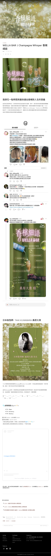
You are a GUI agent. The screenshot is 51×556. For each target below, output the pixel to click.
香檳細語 (43, 517)
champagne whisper (10, 518)
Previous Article (8, 525)
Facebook (4, 54)
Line (8, 54)
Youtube (6, 548)
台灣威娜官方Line (27, 486)
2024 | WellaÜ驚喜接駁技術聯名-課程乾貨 (15, 506)
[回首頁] (4, 2)
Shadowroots (36, 517)
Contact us (5, 538)
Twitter (6, 54)
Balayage (30, 517)
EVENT (7, 521)
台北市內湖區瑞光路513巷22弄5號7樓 (35, 537)
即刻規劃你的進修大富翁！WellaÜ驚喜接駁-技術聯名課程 (19, 510)
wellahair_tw (41, 486)
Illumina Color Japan (22, 517)
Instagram (10, 548)
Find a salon (5, 540)
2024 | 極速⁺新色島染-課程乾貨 (12, 503)
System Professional (16, 538)
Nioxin (13, 542)
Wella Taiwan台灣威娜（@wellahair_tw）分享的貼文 (25, 478)
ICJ (15, 517)
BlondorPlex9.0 (9, 517)
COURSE (4, 42)
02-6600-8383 (31, 538)
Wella (13, 537)
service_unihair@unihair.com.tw (36, 540)
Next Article (43, 525)
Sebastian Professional (16, 540)
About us (4, 537)
